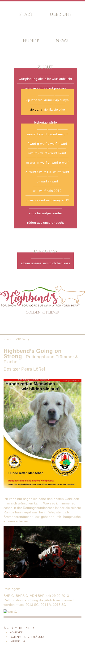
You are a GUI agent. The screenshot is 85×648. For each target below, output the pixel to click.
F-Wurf (32, 143)
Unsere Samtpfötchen (47, 263)
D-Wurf (52, 134)
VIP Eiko (59, 109)
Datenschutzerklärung (27, 637)
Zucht (45, 67)
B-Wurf (42, 134)
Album (25, 263)
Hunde (31, 41)
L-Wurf (62, 153)
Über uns (61, 14)
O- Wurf (53, 162)
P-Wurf (63, 162)
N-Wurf (42, 162)
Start (26, 14)
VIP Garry (36, 109)
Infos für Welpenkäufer (45, 213)
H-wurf (62, 143)
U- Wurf (42, 181)
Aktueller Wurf (48, 79)
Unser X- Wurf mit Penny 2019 (47, 200)
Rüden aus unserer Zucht (45, 222)
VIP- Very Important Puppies (45, 88)
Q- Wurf (31, 172)
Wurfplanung (28, 79)
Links (67, 263)
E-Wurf (63, 134)
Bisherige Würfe (45, 122)
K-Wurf (52, 153)
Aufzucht (65, 79)
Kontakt (15, 632)
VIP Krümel (46, 100)
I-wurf (32, 153)
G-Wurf (42, 143)
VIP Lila (48, 109)
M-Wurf (31, 162)
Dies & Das (45, 252)
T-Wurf (64, 172)
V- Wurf (53, 181)
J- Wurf (42, 153)
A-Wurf (31, 134)
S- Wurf (54, 172)
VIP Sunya (62, 100)
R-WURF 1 (42, 172)
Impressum (17, 641)
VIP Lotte (31, 100)
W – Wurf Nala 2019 (47, 191)
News (62, 41)
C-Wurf (52, 143)
